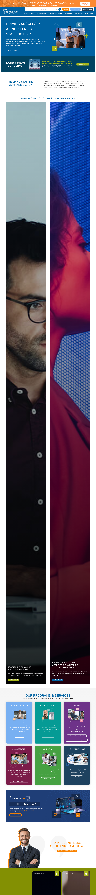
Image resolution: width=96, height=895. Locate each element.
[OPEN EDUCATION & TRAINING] (63, 13)
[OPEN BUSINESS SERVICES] (35, 13)
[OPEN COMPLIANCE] (72, 13)
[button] (87, 69)
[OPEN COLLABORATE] (83, 13)
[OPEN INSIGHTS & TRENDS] (48, 13)
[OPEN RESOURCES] (92, 13)
